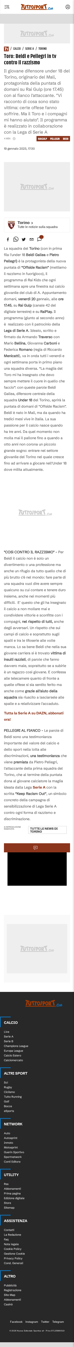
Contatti (9, 1230)
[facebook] (8, 239)
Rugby (8, 1087)
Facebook (16, 1321)
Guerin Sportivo (14, 1152)
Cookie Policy (13, 1249)
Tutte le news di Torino (44, 830)
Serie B (8, 1041)
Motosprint (11, 1147)
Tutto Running (13, 1096)
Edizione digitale (14, 1198)
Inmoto (8, 1142)
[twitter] (24, 239)
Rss (6, 1184)
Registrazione (12, 1290)
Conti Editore (12, 1161)
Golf (6, 1101)
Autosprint (10, 1138)
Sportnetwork (13, 1157)
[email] (32, 239)
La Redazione (12, 1234)
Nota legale (11, 1244)
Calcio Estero (12, 1055)
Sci (6, 1082)
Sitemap (9, 1207)
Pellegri (55, 139)
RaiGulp (42, 139)
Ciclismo (9, 1092)
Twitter (45, 1321)
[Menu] (6, 7)
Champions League (16, 1046)
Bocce (8, 1106)
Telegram (58, 1321)
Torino (42, 49)
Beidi (65, 139)
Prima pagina (12, 1193)
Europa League (13, 1050)
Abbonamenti (12, 1188)
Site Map (9, 1295)
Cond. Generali (13, 1263)
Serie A (29, 49)
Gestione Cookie (14, 1253)
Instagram (31, 1321)
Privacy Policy (13, 1258)
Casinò (8, 1304)
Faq (6, 1239)
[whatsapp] (16, 239)
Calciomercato (13, 1060)
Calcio (17, 49)
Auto (7, 1133)
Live (6, 1032)
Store (7, 1203)
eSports (9, 1111)
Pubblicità (10, 1285)
